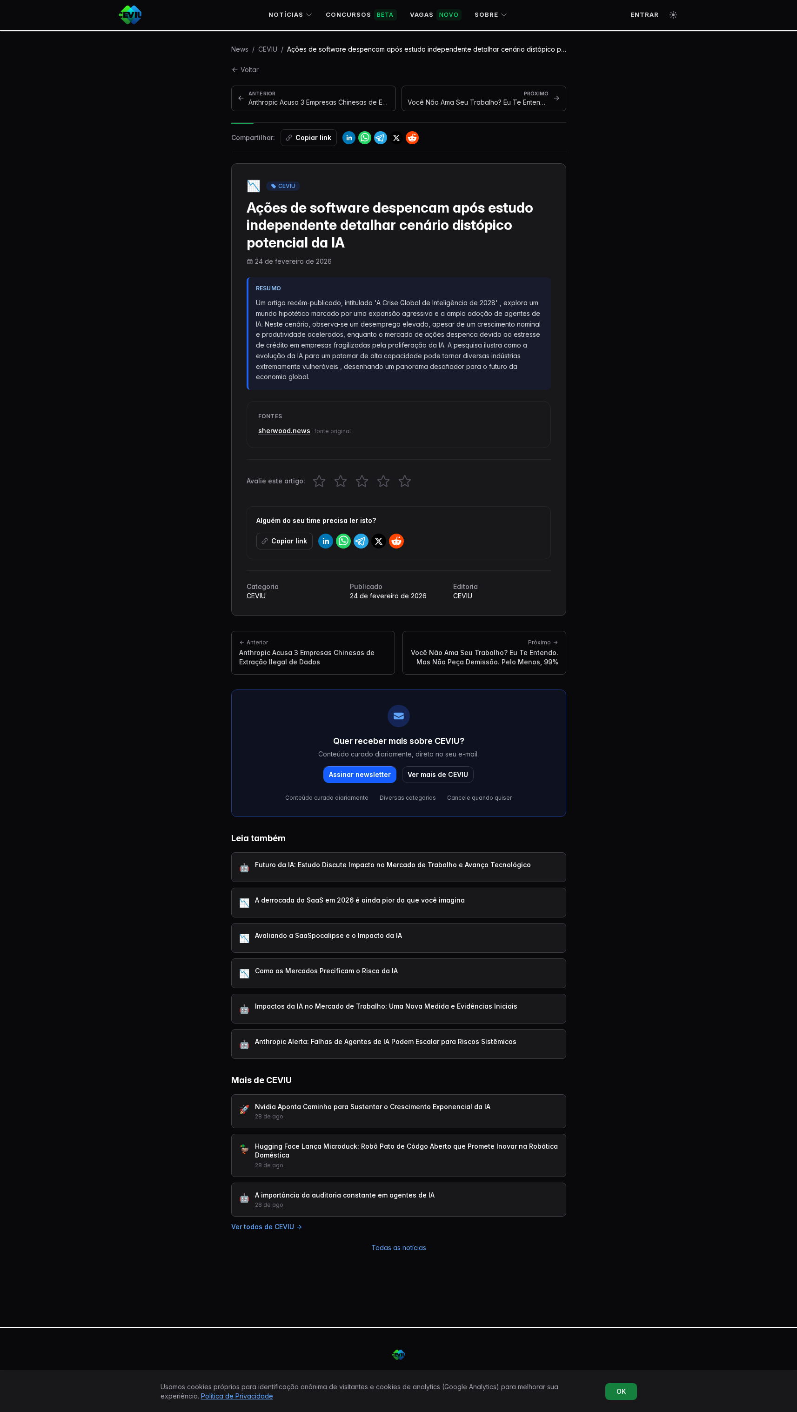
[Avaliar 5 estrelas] (405, 481)
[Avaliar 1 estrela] (319, 481)
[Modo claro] (673, 15)
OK (621, 1391)
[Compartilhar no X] (396, 137)
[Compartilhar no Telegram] (380, 137)
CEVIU (267, 49)
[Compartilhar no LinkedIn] (348, 137)
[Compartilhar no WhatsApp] (364, 137)
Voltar (250, 70)
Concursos (360, 14)
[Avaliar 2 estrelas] (340, 481)
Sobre (486, 14)
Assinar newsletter (360, 774)
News (239, 49)
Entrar (644, 14)
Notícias (285, 14)
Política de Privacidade (237, 1396)
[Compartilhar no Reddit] (412, 137)
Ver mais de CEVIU (438, 774)
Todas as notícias (398, 1247)
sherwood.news (284, 431)
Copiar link (313, 137)
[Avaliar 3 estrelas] (362, 481)
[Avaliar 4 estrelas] (383, 481)
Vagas (434, 14)
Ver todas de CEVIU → (266, 1227)
